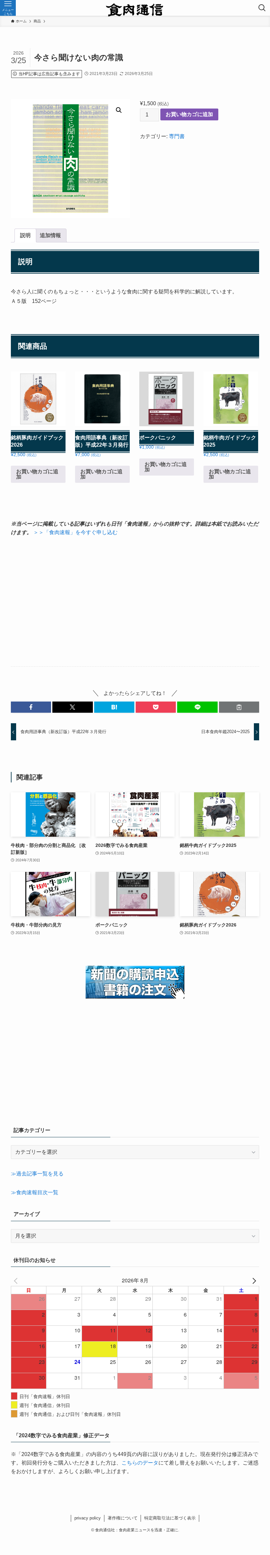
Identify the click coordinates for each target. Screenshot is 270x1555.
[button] (119, 110)
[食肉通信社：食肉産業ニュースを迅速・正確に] (135, 8)
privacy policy (87, 1518)
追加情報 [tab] (50, 235)
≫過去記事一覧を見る (37, 1173)
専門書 (177, 136)
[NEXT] (253, 1280)
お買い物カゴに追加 (189, 114)
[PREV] (17, 1280)
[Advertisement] (135, 601)
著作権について (123, 1518)
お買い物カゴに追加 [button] (37, 474)
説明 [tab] (25, 235)
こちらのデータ (140, 1463)
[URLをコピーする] (239, 707)
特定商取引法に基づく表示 (170, 1518)
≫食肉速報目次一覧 (34, 1192)
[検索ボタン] (262, 8)
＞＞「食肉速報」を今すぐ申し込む (75, 532)
